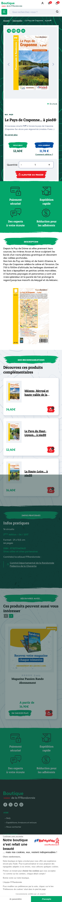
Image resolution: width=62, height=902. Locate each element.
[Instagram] (21, 805)
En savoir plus (11, 134)
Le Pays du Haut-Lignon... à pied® (35, 433)
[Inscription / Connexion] (42, 3)
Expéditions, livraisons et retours (21, 822)
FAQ (8, 818)
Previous (8, 65)
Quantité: (12, 164)
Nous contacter (13, 826)
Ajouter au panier (32, 174)
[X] (11, 805)
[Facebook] (5, 805)
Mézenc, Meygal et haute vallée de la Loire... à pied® (37, 393)
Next (53, 65)
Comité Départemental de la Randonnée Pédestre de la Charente (32, 564)
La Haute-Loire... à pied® (36, 473)
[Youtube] (16, 805)
